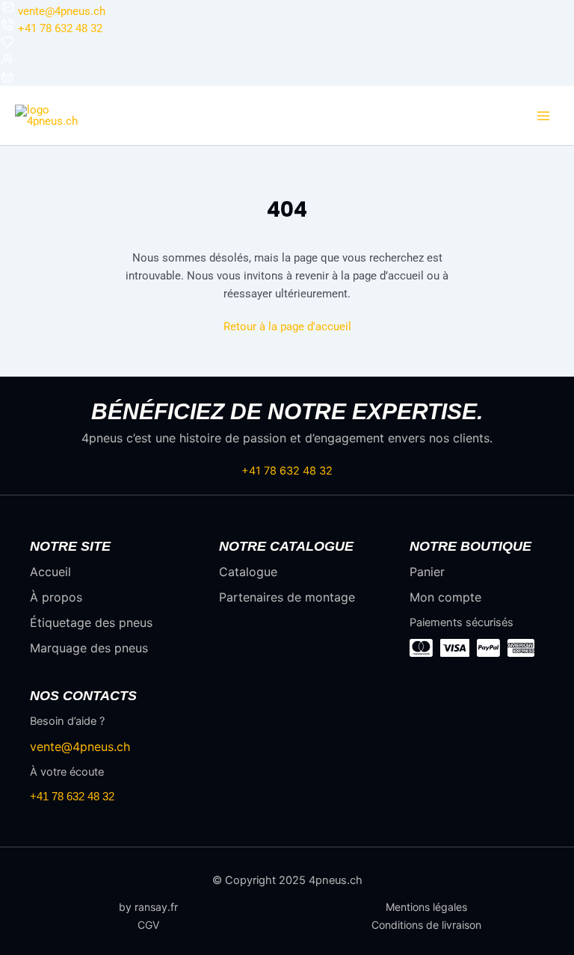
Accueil (50, 571)
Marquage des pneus (89, 647)
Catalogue (248, 571)
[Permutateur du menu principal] (543, 116)
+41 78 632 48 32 (60, 28)
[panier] (7, 80)
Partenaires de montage (287, 597)
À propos (56, 597)
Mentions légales (426, 907)
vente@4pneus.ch (61, 11)
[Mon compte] (7, 62)
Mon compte (445, 597)
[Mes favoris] (7, 45)
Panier (427, 571)
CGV (148, 925)
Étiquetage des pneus (91, 622)
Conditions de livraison (426, 925)
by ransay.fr (148, 907)
